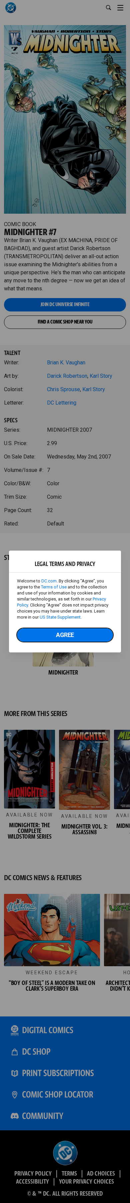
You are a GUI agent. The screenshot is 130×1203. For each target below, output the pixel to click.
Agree (65, 634)
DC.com (49, 580)
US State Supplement (60, 617)
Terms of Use (54, 586)
